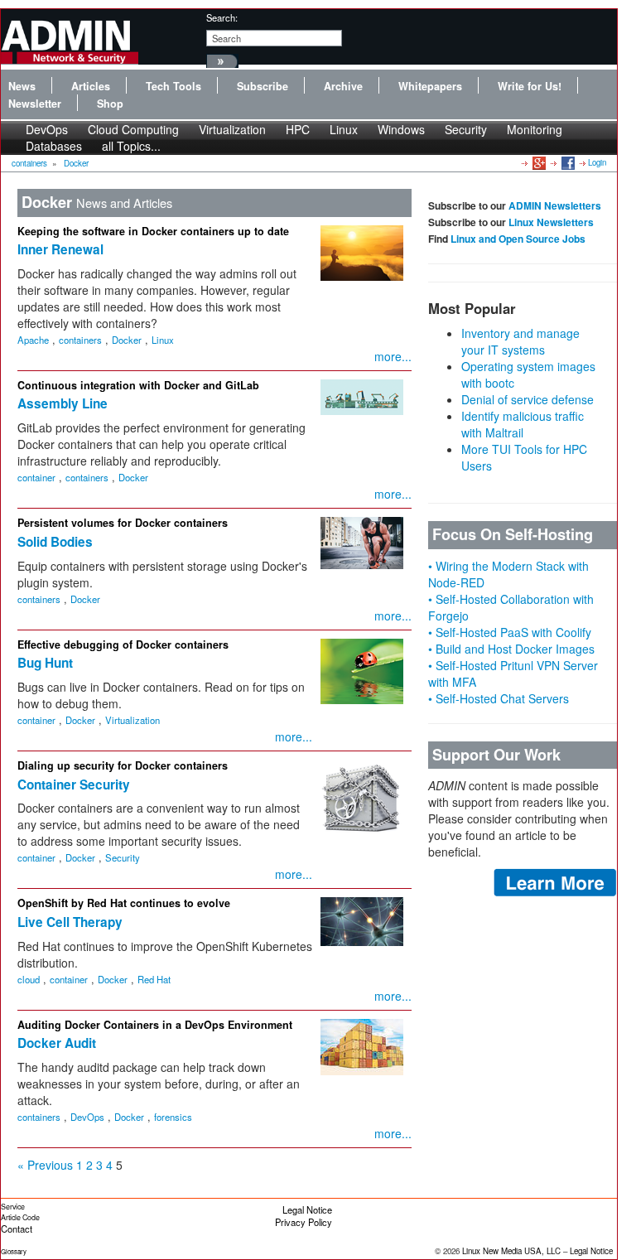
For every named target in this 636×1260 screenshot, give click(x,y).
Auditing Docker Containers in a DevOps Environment (154, 1024)
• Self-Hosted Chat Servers (498, 698)
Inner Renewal (60, 249)
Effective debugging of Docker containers (123, 644)
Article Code (20, 1217)
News (22, 86)
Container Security (73, 784)
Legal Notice (307, 1209)
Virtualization (232, 129)
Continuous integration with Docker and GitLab (138, 385)
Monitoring (534, 129)
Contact (16, 1228)
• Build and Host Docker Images (511, 648)
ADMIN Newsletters (554, 205)
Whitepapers (430, 86)
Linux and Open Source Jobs (517, 238)
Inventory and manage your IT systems (520, 341)
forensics (173, 1116)
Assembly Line (62, 403)
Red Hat (154, 979)
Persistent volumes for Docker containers (122, 522)
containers (29, 163)
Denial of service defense (527, 399)
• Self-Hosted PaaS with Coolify (509, 632)
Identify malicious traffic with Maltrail (522, 424)
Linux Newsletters (551, 222)
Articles (90, 86)
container (36, 477)
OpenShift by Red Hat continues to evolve (123, 903)
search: (222, 17)
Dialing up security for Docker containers (122, 765)
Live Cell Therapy (70, 922)
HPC (298, 129)
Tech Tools (173, 86)
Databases (54, 146)
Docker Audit (56, 1043)
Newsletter (34, 103)
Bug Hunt (45, 663)
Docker (76, 163)
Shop (110, 103)
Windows (401, 129)
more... (393, 356)
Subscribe (262, 86)
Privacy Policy (303, 1222)
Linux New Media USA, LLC (511, 1251)
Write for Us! (529, 86)
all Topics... (131, 146)
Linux (344, 129)
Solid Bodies (55, 542)
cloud (28, 979)
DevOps (87, 1116)
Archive (343, 86)
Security (466, 129)
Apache (33, 339)
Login (597, 162)
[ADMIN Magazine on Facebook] (567, 162)
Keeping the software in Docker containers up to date (153, 231)
